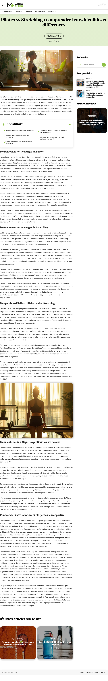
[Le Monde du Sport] (15, 4)
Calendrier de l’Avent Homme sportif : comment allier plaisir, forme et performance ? (92, 122)
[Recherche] (98, 4)
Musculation (54, 36)
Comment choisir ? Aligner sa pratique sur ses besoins (53, 131)
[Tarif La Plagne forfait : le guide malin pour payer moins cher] (80, 93)
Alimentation (55, 638)
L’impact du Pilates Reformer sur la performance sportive (52, 138)
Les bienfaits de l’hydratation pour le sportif (55, 643)
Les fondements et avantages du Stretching (17, 136)
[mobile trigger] (4, 4)
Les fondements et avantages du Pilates (19, 130)
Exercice (89, 78)
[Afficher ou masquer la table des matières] (47, 124)
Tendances (18, 638)
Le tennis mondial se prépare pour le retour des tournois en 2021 (18, 643)
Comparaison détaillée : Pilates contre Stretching (18, 142)
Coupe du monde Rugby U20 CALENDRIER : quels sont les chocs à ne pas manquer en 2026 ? (95, 84)
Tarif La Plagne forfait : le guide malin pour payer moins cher (95, 95)
